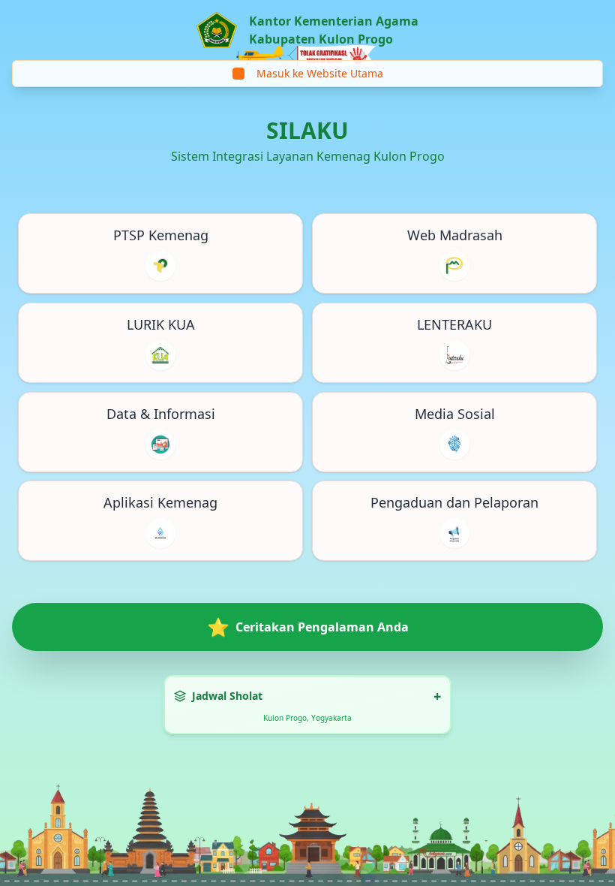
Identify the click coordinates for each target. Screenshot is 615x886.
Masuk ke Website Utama (319, 73)
